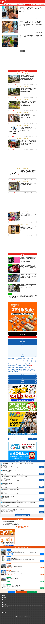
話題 (35, 4)
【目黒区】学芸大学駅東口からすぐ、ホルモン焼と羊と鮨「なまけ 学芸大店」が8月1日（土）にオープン (28, 116)
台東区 (18, 360)
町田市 (33, 369)
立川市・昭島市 (12, 369)
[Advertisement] (22, 61)
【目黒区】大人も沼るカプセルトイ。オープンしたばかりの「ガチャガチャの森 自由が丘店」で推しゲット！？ (28, 214)
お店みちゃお (27, 4)
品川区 (31, 363)
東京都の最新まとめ (12, 358)
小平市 (26, 367)
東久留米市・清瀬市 (19, 367)
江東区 (24, 358)
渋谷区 (18, 363)
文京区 (26, 360)
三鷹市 (29, 365)
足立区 (10, 360)
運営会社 (4, 597)
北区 (22, 360)
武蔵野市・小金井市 (21, 365)
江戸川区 (19, 358)
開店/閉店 (17, 4)
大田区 (10, 365)
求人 (13, 4)
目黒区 (27, 363)
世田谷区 (22, 363)
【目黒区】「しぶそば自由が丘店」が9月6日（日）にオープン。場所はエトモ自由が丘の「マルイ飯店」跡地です (28, 171)
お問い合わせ (5, 604)
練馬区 (34, 360)
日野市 (24, 369)
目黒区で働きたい (18, 461)
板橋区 (30, 360)
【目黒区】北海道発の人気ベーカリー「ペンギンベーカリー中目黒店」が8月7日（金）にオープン (28, 129)
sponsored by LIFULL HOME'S (26, 547)
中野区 (10, 363)
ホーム (4, 595)
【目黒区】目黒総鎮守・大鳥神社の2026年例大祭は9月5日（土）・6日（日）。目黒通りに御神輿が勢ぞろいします (28, 286)
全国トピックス (3, 4)
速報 (43, 4)
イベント (39, 4)
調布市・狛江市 (12, 367)
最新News (9, 4)
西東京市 (14, 365)
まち (32, 4)
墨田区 (32, 358)
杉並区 (14, 363)
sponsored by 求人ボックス (26, 461)
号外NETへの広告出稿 (6, 602)
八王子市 (28, 369)
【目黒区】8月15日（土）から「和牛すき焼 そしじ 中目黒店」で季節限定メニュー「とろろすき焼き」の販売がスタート (28, 266)
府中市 (30, 367)
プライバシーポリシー (6, 606)
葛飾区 (28, 358)
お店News (22, 4)
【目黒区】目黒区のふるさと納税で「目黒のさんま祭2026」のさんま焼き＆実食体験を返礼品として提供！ (28, 276)
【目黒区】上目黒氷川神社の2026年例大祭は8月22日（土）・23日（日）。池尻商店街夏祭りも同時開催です (28, 90)
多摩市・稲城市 (19, 369)
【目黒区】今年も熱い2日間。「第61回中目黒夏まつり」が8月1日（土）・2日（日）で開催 (28, 184)
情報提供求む (5, 599)
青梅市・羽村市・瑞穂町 (13, 371)
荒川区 (14, 360)
